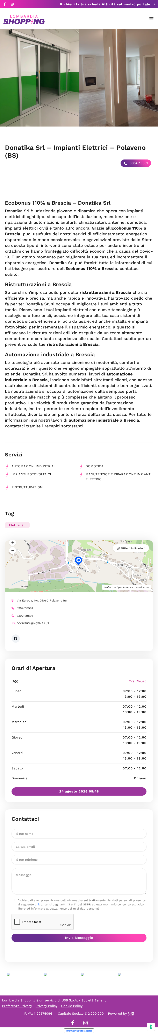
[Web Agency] (131, 1013)
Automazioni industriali (34, 466)
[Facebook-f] (4, 4)
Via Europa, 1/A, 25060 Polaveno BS (42, 600)
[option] (39, 78)
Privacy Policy (46, 1006)
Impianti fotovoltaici (31, 474)
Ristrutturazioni (27, 487)
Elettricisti (17, 525)
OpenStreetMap (125, 587)
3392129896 (25, 615)
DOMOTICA (94, 466)
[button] (151, 18)
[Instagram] (12, 4)
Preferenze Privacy (17, 1006)
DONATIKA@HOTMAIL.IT (33, 623)
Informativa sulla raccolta (79, 1030)
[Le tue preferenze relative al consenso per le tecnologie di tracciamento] (151, 1027)
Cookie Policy (71, 1006)
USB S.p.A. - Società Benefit (84, 1000)
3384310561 (138, 163)
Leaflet (108, 587)
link (37, 904)
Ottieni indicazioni (133, 548)
